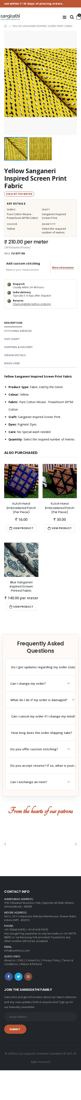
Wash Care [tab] (12, 363)
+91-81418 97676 (37, 929)
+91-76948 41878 (14, 929)
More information (63, 267)
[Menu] (64, 17)
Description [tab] (13, 323)
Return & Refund (31, 964)
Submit (14, 1029)
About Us (10, 960)
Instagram (28, 976)
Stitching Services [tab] (18, 331)
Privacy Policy (51, 960)
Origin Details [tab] (15, 355)
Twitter (18, 976)
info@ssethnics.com (17, 950)
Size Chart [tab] (12, 339)
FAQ (20, 960)
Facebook (9, 976)
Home (5, 26)
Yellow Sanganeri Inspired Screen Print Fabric (35, 178)
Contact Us (33, 960)
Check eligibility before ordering (32, 304)
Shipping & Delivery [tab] (18, 347)
